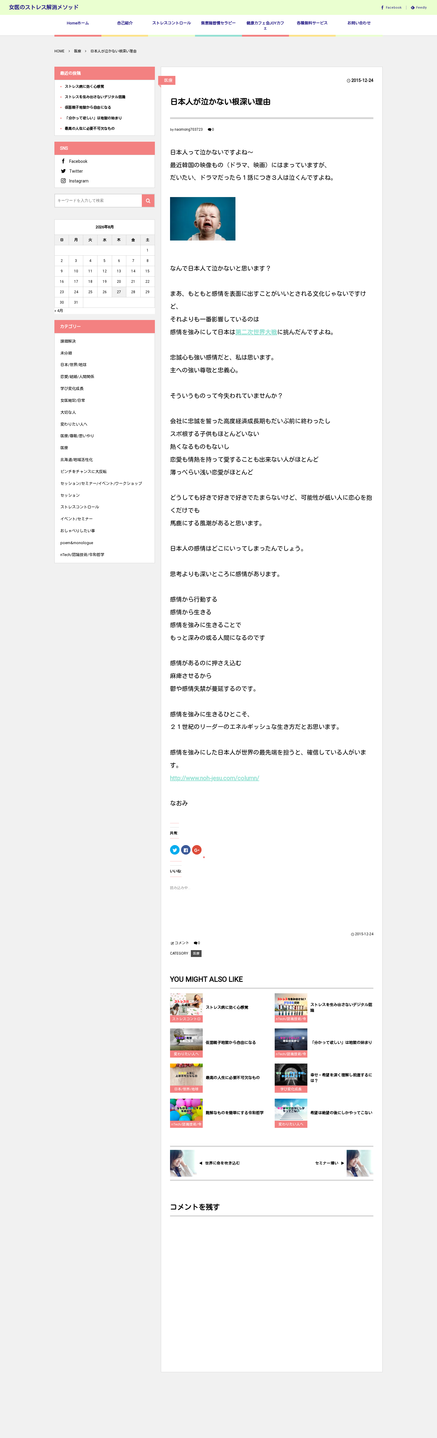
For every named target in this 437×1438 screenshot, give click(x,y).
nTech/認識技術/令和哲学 (291, 1019)
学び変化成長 (291, 1089)
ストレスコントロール (186, 1019)
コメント (182, 943)
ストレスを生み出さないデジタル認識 (341, 1008)
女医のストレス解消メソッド (43, 7)
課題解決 (68, 341)
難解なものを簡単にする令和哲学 (235, 1113)
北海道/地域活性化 (76, 460)
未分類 (66, 353)
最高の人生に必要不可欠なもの (233, 1077)
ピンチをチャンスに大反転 (83, 471)
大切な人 (68, 412)
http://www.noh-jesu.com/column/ (214, 778)
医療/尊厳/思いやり (77, 436)
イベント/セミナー (76, 519)
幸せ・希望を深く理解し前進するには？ (341, 1078)
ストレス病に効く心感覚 (227, 1007)
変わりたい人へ (186, 1054)
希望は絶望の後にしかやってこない (341, 1113)
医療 (168, 80)
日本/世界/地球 (186, 1089)
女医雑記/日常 (72, 400)
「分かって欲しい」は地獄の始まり (341, 1042)
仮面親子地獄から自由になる (231, 1042)
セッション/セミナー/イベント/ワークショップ (101, 483)
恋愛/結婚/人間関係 (77, 376)
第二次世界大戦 (256, 332)
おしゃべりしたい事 (77, 531)
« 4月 (58, 310)
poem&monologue (76, 543)
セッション (70, 495)
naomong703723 (189, 129)
